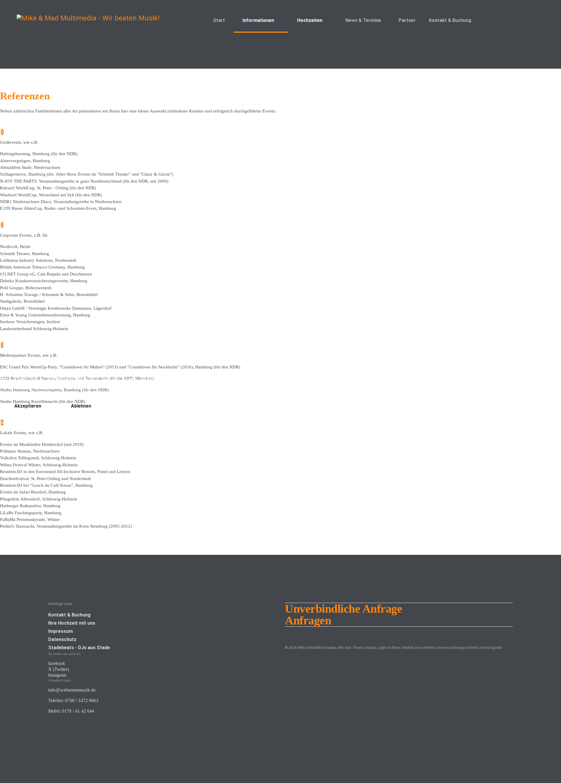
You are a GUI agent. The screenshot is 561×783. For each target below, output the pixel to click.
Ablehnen (81, 406)
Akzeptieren (27, 406)
